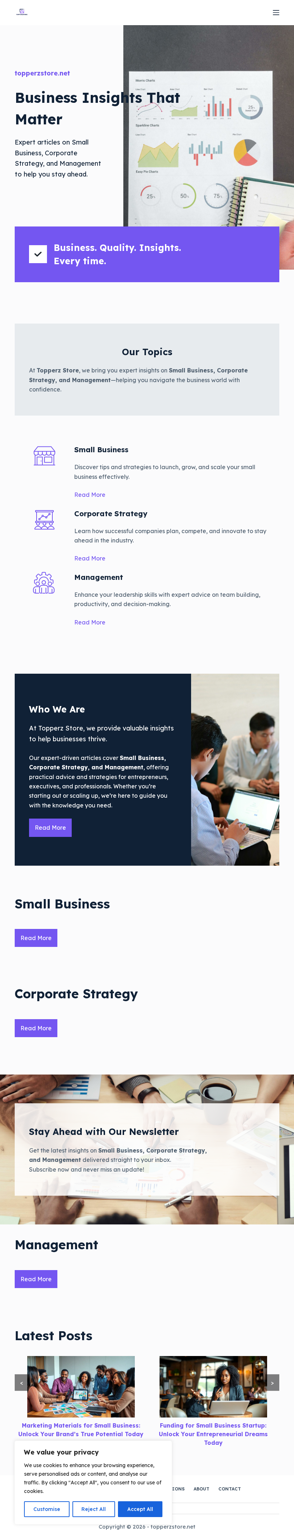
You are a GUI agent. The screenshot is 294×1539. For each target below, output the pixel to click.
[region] (93, 1482)
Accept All (140, 1509)
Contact (229, 1489)
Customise (46, 1509)
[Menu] (276, 12)
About (201, 1489)
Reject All (93, 1509)
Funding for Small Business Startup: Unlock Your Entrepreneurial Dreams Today (213, 1434)
